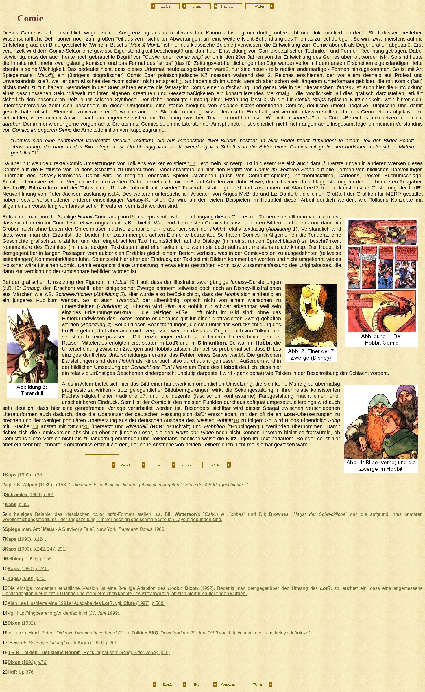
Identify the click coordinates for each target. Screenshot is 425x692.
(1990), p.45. (26, 578)
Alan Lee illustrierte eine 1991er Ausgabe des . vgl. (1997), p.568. (86, 603)
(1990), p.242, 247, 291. (35, 548)
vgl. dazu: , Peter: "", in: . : (159, 632)
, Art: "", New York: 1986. (85, 529)
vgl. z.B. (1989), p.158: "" (126, 484)
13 (316, 188)
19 (35, 426)
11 (36, 153)
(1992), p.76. (27, 662)
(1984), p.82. (29, 494)
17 (142, 396)
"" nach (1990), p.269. (63, 642)
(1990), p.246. (28, 568)
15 (132, 217)
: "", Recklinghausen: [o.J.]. (89, 652)
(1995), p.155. (29, 558)
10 (114, 112)
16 (241, 355)
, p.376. (21, 672)
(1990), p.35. (24, 474)
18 (236, 420)
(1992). (22, 623)
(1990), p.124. (25, 539)
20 (86, 426)
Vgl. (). (64, 613)
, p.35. (17, 504)
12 (192, 163)
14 (116, 194)
